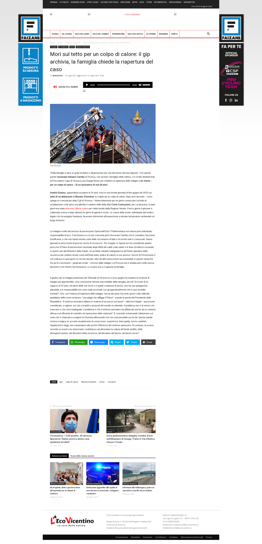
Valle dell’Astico (135, 34)
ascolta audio (87, 84)
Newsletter (135, 537)
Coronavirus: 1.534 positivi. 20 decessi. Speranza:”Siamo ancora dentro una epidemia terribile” (71, 438)
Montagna (125, 2)
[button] (208, 34)
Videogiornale (175, 2)
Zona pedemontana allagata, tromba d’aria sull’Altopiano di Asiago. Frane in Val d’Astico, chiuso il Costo (130, 438)
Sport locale (92, 2)
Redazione (58, 75)
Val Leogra (67, 34)
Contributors (160, 537)
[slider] (147, 84)
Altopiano (151, 34)
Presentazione (122, 537)
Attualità (64, 2)
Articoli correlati (59, 456)
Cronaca (53, 2)
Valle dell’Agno (82, 34)
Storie (149, 2)
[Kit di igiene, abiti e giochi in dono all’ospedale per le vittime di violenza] (66, 473)
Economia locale (78, 2)
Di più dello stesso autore (82, 456)
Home (52, 42)
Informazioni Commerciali (192, 537)
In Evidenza (63, 47)
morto (102, 382)
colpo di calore (72, 382)
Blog (142, 2)
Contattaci (173, 537)
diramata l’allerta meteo (76, 208)
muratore (112, 382)
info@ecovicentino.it (182, 528)
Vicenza (55, 34)
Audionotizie (189, 2)
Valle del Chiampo (100, 34)
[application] (118, 85)
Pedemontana (118, 34)
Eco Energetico (160, 2)
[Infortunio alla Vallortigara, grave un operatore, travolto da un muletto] (139, 473)
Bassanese (163, 34)
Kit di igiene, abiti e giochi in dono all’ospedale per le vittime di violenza (65, 490)
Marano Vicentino (73, 42)
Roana (109, 432)
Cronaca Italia (56, 432)
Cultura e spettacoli (109, 2)
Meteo (135, 2)
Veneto (174, 34)
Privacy (209, 537)
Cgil (60, 382)
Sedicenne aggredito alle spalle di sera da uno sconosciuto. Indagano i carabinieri (102, 490)
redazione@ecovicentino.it (186, 524)
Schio (60, 42)
